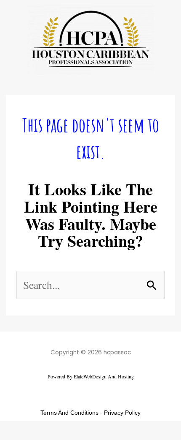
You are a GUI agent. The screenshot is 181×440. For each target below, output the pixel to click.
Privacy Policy (122, 412)
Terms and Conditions (69, 412)
